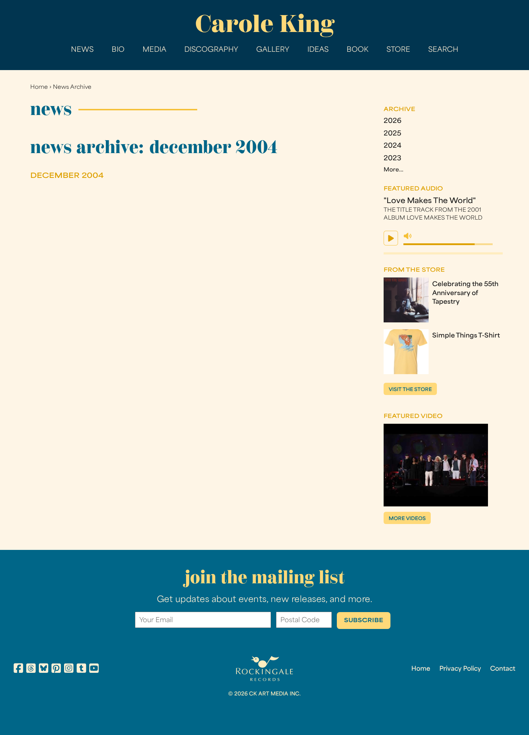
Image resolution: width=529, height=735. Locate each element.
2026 (393, 121)
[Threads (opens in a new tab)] (31, 669)
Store (398, 50)
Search (443, 50)
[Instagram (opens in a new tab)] (68, 669)
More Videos (407, 518)
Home (39, 87)
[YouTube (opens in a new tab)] (94, 669)
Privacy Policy (460, 669)
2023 (392, 159)
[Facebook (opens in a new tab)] (18, 669)
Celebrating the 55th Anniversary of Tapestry (465, 294)
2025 (392, 134)
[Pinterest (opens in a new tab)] (56, 669)
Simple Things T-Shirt (466, 336)
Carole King (264, 23)
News (82, 50)
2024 (392, 146)
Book (358, 50)
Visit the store (410, 389)
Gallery (272, 50)
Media (154, 50)
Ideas (318, 50)
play (391, 238)
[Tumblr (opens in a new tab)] (81, 669)
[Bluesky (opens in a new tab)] (43, 669)
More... (393, 170)
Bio (118, 50)
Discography (211, 50)
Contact (502, 669)
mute (407, 236)
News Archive (72, 87)
